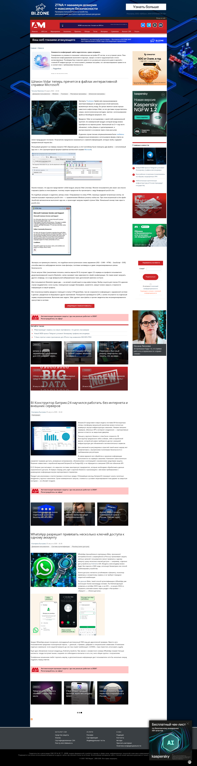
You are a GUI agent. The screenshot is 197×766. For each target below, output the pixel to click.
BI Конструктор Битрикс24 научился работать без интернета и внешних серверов (79, 404)
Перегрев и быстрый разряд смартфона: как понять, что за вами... (111, 353)
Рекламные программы (78, 94)
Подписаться (150, 277)
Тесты (95, 31)
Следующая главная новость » (79, 306)
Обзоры (87, 31)
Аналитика (67, 31)
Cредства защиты (62, 735)
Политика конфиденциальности (128, 746)
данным (83, 581)
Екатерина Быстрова (38, 412)
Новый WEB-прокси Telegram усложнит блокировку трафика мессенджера (61, 333)
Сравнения (115, 31)
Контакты (120, 738)
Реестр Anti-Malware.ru (64, 743)
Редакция (120, 735)
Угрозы (58, 738)
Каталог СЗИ (126, 31)
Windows (55, 94)
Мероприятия (55, 31)
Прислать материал (124, 743)
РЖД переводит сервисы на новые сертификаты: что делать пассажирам (61, 330)
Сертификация (92, 738)
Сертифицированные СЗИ (65, 740)
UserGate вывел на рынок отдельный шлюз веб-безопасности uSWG (45, 514)
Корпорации (36, 415)
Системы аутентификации (61, 546)
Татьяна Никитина (37, 91)
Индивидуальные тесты (96, 740)
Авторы (119, 740)
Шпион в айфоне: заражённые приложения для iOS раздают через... (45, 353)
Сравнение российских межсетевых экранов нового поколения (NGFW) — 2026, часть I (103, 377)
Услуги (136, 31)
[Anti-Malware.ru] (38, 25)
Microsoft (87, 149)
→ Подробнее (56, 68)
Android (94, 564)
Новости (35, 31)
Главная (33, 48)
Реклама (90, 735)
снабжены (120, 134)
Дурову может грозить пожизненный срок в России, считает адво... (111, 514)
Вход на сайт (161, 18)
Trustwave (64, 94)
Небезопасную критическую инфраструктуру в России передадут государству (149, 183)
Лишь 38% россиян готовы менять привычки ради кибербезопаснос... (79, 514)
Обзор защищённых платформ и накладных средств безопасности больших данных (54, 377)
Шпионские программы (97, 94)
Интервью (104, 31)
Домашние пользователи (41, 94)
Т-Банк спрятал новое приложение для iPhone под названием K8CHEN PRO (62, 337)
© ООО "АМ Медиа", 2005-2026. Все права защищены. (99, 758)
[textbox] (151, 263)
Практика (77, 31)
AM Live (44, 31)
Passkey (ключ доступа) (80, 546)
